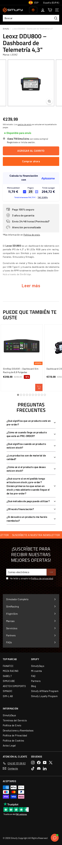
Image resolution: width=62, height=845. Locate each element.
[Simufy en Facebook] (39, 762)
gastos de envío (24, 124)
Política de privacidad (42, 578)
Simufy (6, 28)
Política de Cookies (13, 740)
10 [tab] (45, 395)
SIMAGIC (7, 691)
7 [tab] (36, 395)
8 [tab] (39, 395)
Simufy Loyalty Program (44, 696)
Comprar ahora (31, 161)
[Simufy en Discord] (39, 768)
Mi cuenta (36, 670)
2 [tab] (21, 395)
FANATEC (8, 665)
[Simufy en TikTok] (33, 768)
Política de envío (31, 234)
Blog (33, 686)
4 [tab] (27, 395)
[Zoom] (49, 101)
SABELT (7, 675)
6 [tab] (33, 395)
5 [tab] (30, 395)
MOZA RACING (11, 670)
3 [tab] (24, 395)
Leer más (31, 285)
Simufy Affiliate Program (44, 691)
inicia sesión (28, 142)
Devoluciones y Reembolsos (18, 730)
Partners (36, 680)
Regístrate (12, 142)
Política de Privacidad (15, 735)
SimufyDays (37, 665)
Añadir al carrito (38, 387)
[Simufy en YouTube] (44, 762)
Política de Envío (12, 725)
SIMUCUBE (9, 680)
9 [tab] (42, 395)
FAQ (33, 675)
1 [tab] (18, 395)
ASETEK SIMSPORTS (14, 686)
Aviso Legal (9, 745)
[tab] (17, 133)
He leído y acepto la (31, 578)
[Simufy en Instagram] (33, 762)
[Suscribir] (51, 572)
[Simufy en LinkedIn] (44, 768)
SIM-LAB (8, 696)
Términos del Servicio (15, 720)
